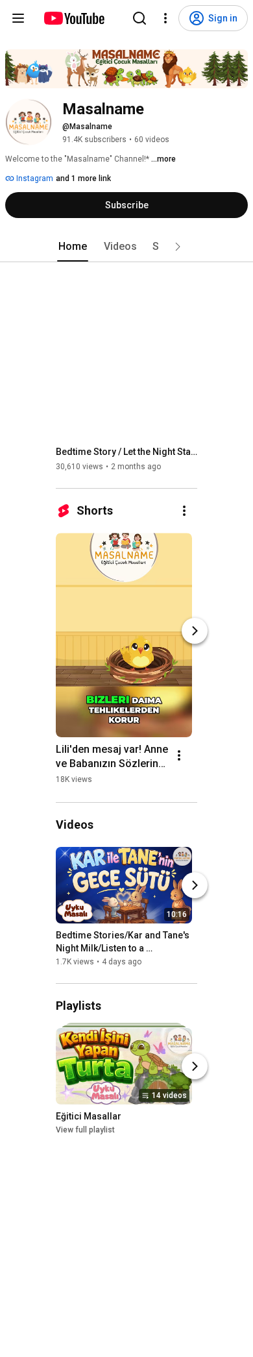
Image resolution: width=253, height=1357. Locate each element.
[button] (177, 246)
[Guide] (18, 18)
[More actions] (184, 511)
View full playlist (85, 1130)
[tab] (72, 246)
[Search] (139, 18)
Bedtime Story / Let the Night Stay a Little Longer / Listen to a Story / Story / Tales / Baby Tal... (127, 451)
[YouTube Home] (74, 18)
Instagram (33, 178)
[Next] (195, 631)
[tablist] (126, 246)
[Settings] (165, 18)
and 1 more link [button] (83, 178)
